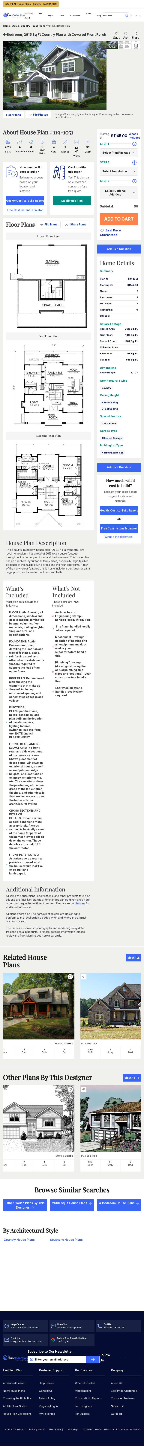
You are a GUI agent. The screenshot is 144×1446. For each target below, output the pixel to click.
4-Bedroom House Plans (117, 1203)
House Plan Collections (17, 1413)
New (40, 13)
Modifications (83, 1390)
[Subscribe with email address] (93, 1359)
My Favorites (47, 1413)
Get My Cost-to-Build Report (25, 200)
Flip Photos (40, 114)
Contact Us (45, 1390)
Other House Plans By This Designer (25, 1205)
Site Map (73, 1429)
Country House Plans (33, 26)
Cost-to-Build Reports (88, 1398)
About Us (116, 1383)
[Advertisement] (72, 1281)
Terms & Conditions (14, 1429)
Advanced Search (29, 16)
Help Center (46, 1383)
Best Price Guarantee (124, 1390)
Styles (50, 16)
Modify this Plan (72, 200)
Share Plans (78, 224)
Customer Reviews (122, 1398)
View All (129, 1077)
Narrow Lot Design (113, 452)
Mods (88, 13)
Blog (99, 16)
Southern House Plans (66, 1240)
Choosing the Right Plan (17, 1398)
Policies (80, 903)
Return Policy (47, 1398)
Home (6, 26)
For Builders (82, 1413)
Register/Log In (48, 1406)
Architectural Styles (15, 1406)
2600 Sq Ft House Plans (69, 1203)
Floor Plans (13, 114)
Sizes (61, 16)
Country (106, 388)
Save (116, 37)
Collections (75, 16)
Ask (125, 37)
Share (135, 37)
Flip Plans (51, 224)
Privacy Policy (37, 1429)
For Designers (83, 1406)
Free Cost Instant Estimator (119, 528)
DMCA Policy (56, 1429)
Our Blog (116, 1413)
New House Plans (14, 1390)
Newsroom (117, 1406)
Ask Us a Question (119, 249)
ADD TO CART (119, 219)
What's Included (85, 1383)
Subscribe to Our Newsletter (50, 1351)
